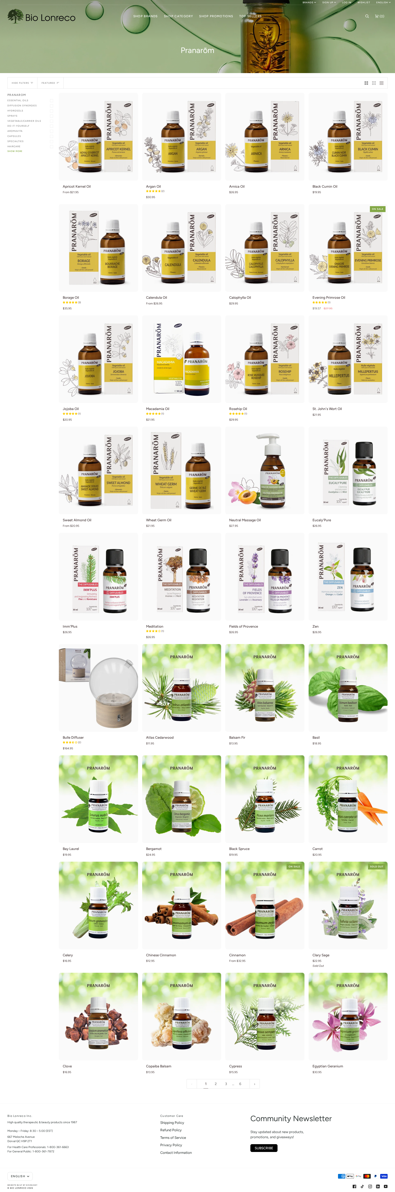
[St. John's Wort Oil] (348, 359)
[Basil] (348, 688)
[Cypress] (264, 1016)
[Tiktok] (362, 1186)
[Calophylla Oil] (264, 248)
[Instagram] (370, 1186)
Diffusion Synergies (22, 105)
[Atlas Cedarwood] (181, 688)
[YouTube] (386, 1186)
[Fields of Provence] (264, 576)
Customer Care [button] (171, 1116)
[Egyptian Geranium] (348, 1016)
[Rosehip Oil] (264, 359)
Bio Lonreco (18, 1188)
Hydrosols (15, 110)
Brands (308, 2)
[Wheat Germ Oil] (181, 470)
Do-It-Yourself (18, 125)
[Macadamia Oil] (181, 359)
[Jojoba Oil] (98, 359)
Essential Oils (17, 100)
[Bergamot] (181, 799)
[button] (145, 16)
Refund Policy (171, 1130)
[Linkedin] (378, 1186)
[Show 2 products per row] (366, 82)
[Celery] (98, 905)
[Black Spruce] (264, 799)
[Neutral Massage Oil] (264, 470)
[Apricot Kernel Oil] (98, 136)
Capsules (14, 136)
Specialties (15, 141)
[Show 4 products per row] (382, 82)
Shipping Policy (172, 1123)
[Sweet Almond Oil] (98, 470)
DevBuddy (31, 1185)
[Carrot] (348, 799)
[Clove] (98, 1016)
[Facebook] (354, 1186)
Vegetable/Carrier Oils (24, 120)
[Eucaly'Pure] (348, 470)
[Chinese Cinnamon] (181, 905)
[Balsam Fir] (264, 688)
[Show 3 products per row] (374, 82)
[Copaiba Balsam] (181, 1016)
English (382, 2)
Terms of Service (173, 1138)
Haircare (14, 146)
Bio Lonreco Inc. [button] (19, 1116)
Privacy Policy (171, 1145)
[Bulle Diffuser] (98, 688)
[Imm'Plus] (98, 576)
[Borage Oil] (98, 248)
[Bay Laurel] (98, 799)
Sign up (327, 2)
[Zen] (348, 576)
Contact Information (176, 1153)
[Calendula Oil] (181, 248)
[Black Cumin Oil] (348, 136)
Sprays (12, 115)
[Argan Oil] (181, 136)
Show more (14, 151)
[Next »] (255, 1084)
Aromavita (15, 131)
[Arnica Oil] (264, 136)
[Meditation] (181, 576)
